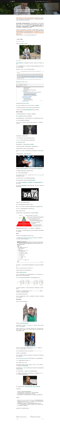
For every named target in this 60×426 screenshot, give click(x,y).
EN (49, 1)
